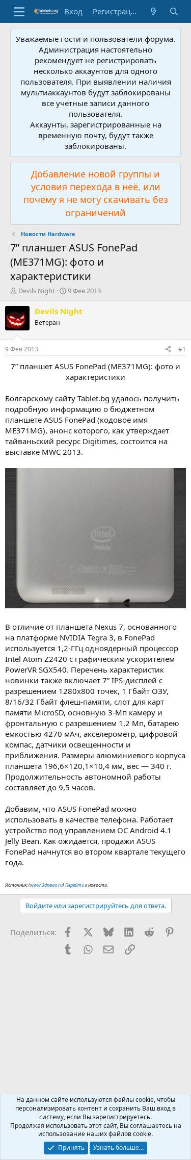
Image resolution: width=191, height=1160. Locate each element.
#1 (182, 349)
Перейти (74, 885)
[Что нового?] (153, 11)
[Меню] (19, 12)
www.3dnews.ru (46, 885)
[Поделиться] (168, 349)
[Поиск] (174, 11)
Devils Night (36, 290)
